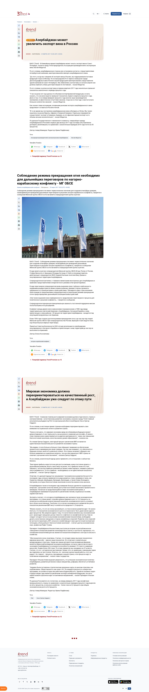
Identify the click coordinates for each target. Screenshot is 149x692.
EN (123, 688)
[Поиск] (93, 13)
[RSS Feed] (42, 681)
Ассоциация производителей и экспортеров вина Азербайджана (49, 137)
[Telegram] (34, 681)
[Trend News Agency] (23, 654)
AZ (126, 688)
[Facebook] (23, 681)
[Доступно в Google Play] (125, 682)
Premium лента (51, 658)
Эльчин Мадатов (76, 137)
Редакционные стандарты (76, 663)
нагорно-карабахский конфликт (40, 341)
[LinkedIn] (38, 681)
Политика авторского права (121, 660)
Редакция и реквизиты (75, 658)
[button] (19, 25)
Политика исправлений (75, 666)
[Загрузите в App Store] (113, 682)
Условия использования (120, 655)
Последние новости (52, 655)
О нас (70, 655)
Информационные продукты (99, 658)
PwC (32, 598)
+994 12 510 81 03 (22, 668)
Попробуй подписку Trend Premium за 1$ (47, 156)
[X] (27, 681)
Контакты (72, 660)
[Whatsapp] (19, 681)
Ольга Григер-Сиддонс (43, 598)
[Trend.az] (23, 14)
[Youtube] (30, 681)
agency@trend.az (22, 670)
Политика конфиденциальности (122, 658)
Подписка (93, 655)
